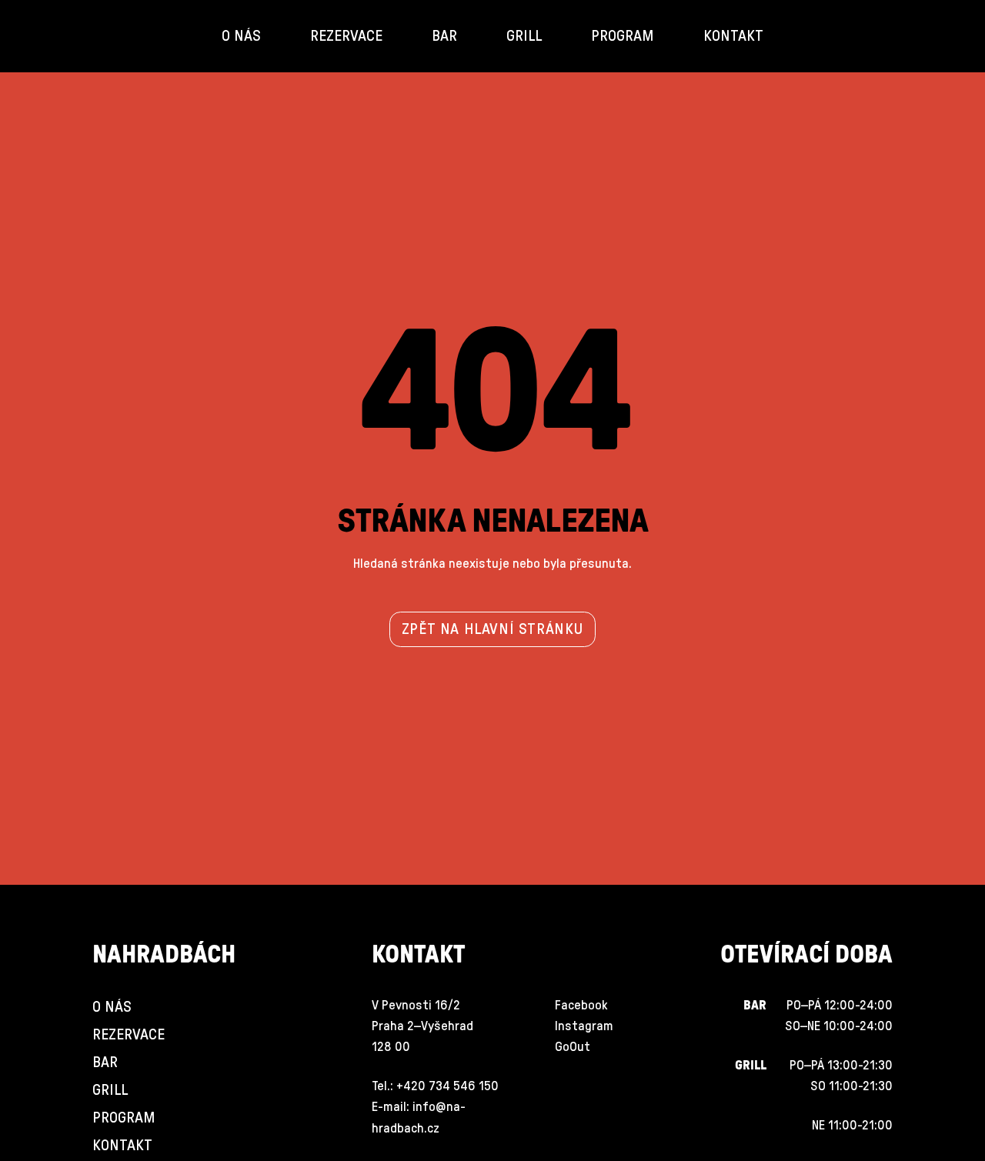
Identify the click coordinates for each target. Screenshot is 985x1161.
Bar (444, 36)
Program (622, 36)
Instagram (584, 1026)
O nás (241, 36)
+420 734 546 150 (447, 1086)
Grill (524, 36)
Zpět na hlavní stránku (492, 629)
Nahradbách (163, 954)
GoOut (572, 1046)
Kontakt (733, 36)
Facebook (581, 1005)
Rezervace (346, 36)
